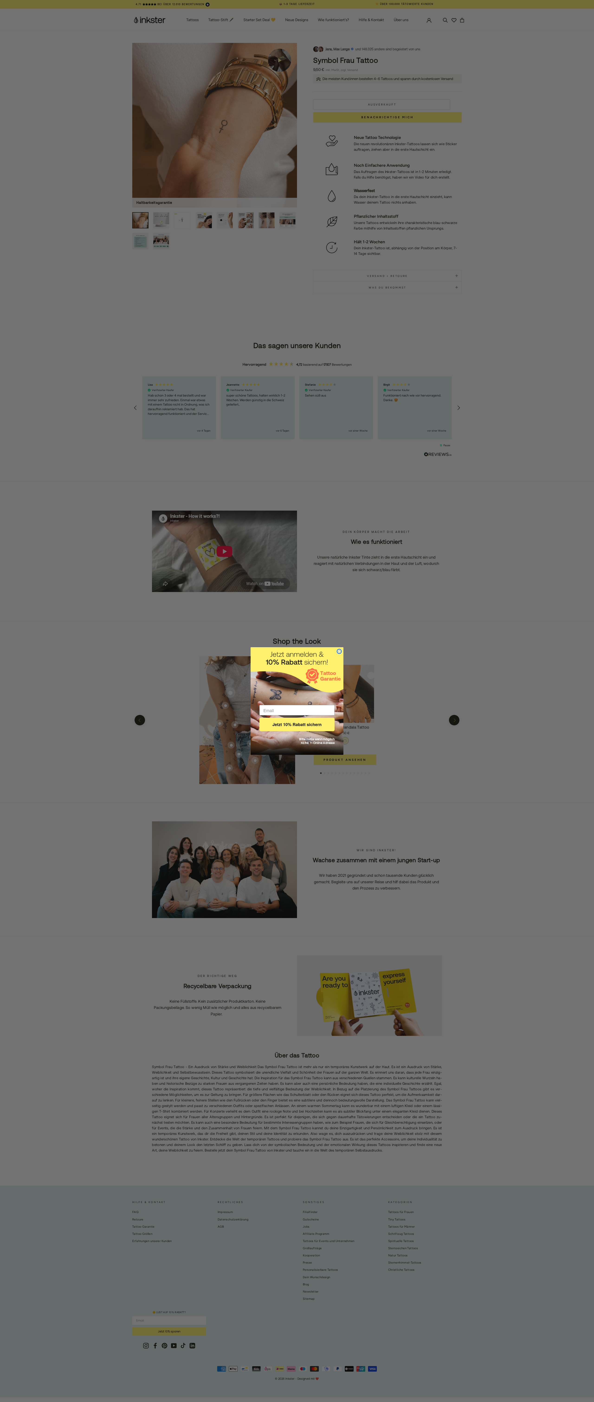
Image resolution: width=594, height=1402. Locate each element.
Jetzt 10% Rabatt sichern (297, 724)
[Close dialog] (339, 651)
